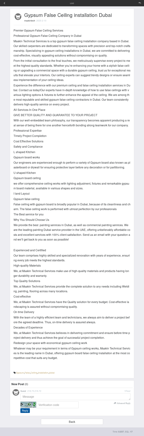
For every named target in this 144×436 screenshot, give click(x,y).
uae (72, 3)
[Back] (4, 3)
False (27, 372)
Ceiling (34, 372)
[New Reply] (132, 3)
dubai (52, 372)
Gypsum (20, 372)
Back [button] (72, 422)
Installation (43, 372)
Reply (25, 410)
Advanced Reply (123, 403)
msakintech (29, 20)
